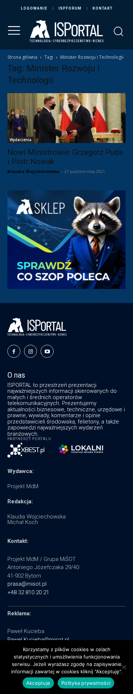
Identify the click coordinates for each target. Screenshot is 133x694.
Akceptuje (38, 683)
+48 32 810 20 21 (28, 592)
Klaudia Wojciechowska (33, 171)
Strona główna (22, 57)
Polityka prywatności (85, 683)
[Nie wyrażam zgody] (123, 667)
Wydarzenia (20, 139)
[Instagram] (30, 351)
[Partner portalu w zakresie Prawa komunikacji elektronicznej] (81, 449)
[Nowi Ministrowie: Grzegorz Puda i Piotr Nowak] (66, 118)
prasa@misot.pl (27, 584)
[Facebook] (13, 351)
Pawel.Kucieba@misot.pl (38, 639)
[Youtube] (47, 351)
